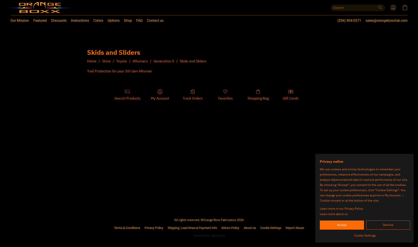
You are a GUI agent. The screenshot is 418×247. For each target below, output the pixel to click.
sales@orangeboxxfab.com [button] (387, 20)
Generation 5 (163, 61)
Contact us (155, 20)
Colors (98, 20)
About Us (250, 228)
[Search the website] (380, 7)
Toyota (121, 61)
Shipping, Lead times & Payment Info (192, 228)
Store (106, 61)
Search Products (127, 98)
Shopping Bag (258, 98)
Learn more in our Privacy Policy (341, 209)
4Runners (140, 61)
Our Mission (19, 20)
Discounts (59, 20)
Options (114, 20)
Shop (128, 20)
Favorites (225, 98)
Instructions (80, 20)
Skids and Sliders (193, 61)
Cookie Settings (270, 228)
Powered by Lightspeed (209, 235)
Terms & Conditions (127, 228)
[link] (365, 234)
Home (91, 61)
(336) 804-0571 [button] (349, 20)
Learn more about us (334, 214)
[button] (30, 7)
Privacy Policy (154, 228)
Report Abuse (295, 228)
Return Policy (230, 228)
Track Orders (193, 98)
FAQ (139, 20)
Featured (40, 20)
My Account (160, 98)
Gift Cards (290, 98)
